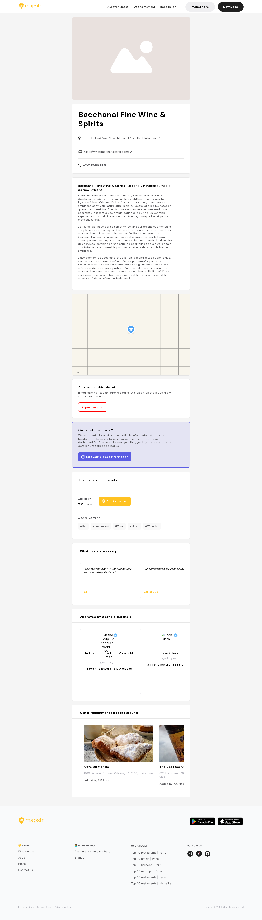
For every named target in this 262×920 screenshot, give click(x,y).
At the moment (144, 7)
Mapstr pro (200, 7)
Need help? (168, 7)
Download (230, 7)
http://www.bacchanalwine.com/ (107, 152)
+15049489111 (93, 165)
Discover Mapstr (118, 7)
